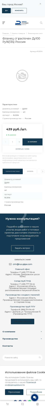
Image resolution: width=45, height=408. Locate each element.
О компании (8, 331)
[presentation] (42, 171)
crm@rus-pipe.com (22, 264)
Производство (10, 339)
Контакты (7, 346)
